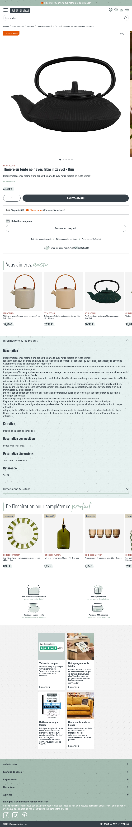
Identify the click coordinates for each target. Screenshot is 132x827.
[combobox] (62, 18)
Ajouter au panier (76, 198)
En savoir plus (9, 181)
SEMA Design (9, 165)
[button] (66, 340)
